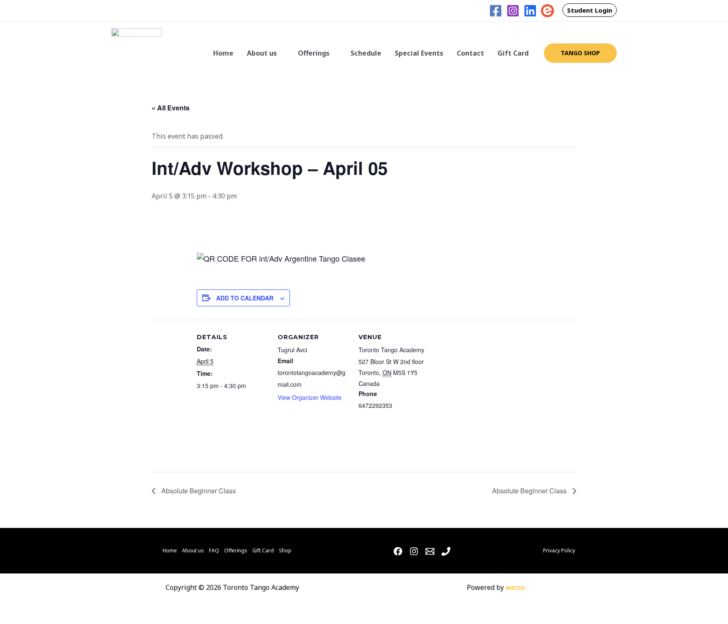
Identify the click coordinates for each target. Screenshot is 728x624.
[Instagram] (512, 10)
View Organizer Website (310, 397)
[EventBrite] (547, 10)
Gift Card (513, 53)
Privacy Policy (559, 550)
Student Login (589, 10)
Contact (470, 53)
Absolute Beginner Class (198, 490)
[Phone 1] (446, 551)
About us (262, 53)
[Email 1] (430, 551)
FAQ (214, 550)
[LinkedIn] (530, 10)
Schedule (366, 53)
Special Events (419, 53)
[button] (478, 10)
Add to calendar (244, 298)
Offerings (313, 53)
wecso (515, 587)
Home (223, 53)
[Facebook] (495, 10)
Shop (285, 550)
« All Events (171, 107)
